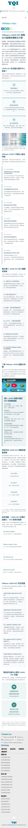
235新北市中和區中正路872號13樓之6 (12, 742)
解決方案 (3, 774)
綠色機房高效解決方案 (6, 784)
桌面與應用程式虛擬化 (6, 779)
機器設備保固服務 (5, 762)
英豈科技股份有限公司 (14, 3)
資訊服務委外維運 (5, 760)
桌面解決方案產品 (5, 798)
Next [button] (27, 12)
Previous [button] (0, 12)
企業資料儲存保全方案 (6, 787)
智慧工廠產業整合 (5, 770)
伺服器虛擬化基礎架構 (6, 776)
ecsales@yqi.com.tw (8, 740)
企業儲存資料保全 (5, 806)
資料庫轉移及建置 (5, 792)
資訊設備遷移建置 (5, 765)
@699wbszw (20, 737)
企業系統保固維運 (5, 812)
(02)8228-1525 (20, 740)
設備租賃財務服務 (5, 768)
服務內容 (3, 754)
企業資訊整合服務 (5, 757)
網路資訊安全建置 (5, 790)
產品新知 (3, 796)
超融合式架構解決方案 (6, 782)
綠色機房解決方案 (5, 804)
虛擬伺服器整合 (5, 801)
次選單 (5, 17)
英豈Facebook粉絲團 (8, 737)
